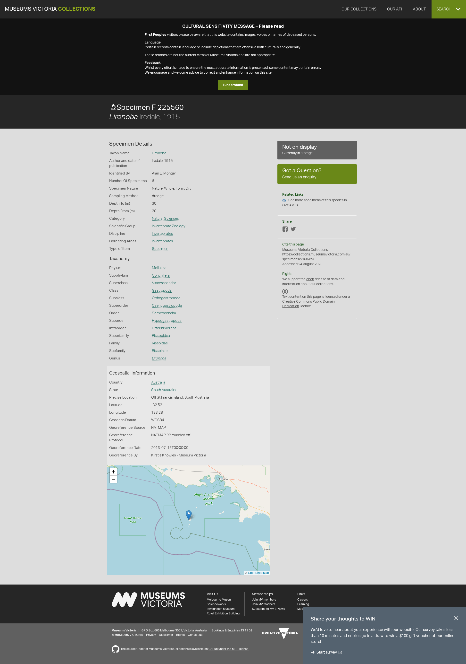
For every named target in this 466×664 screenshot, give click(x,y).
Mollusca (159, 268)
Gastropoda (162, 290)
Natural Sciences (165, 218)
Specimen (160, 249)
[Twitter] (293, 230)
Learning (303, 604)
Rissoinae (159, 351)
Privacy (151, 634)
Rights (180, 634)
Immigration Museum (220, 608)
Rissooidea (161, 336)
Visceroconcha (164, 283)
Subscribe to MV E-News (268, 608)
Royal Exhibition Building (223, 613)
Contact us (195, 634)
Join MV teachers (263, 604)
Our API (394, 9)
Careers (302, 599)
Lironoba (159, 153)
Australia (158, 382)
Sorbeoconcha (164, 313)
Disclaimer (166, 634)
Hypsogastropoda (167, 321)
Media (301, 608)
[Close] (456, 619)
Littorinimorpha (164, 328)
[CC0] (285, 291)
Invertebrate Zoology (168, 226)
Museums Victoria (50, 9)
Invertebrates (162, 234)
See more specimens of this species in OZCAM (314, 203)
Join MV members (264, 599)
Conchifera (161, 275)
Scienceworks (216, 604)
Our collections (358, 9)
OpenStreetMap (258, 572)
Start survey (326, 652)
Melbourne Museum (220, 599)
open (310, 279)
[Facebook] (285, 230)
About (419, 9)
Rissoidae (160, 343)
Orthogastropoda (166, 298)
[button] (449, 9)
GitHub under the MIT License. (228, 648)
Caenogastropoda (167, 305)
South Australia (163, 390)
